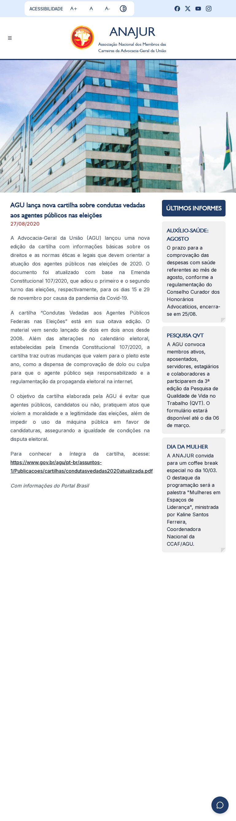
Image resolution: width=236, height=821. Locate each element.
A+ (73, 8)
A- (107, 8)
